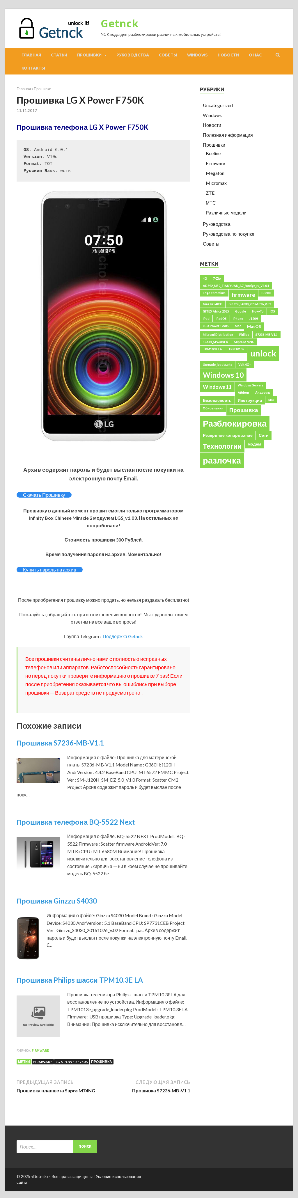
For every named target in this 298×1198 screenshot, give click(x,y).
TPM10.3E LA (212, 349)
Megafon (215, 173)
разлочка (222, 460)
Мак (271, 400)
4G (205, 278)
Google (240, 311)
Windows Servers (250, 385)
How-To (258, 311)
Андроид (262, 392)
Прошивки (89, 55)
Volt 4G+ (244, 364)
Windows (197, 55)
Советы (168, 55)
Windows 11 (217, 387)
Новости (228, 55)
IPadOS (221, 318)
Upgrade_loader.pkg (217, 364)
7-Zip (217, 278)
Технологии (222, 446)
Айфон (243, 392)
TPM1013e (236, 349)
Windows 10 (223, 375)
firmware (42, 1061)
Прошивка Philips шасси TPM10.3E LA (80, 980)
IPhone (238, 318)
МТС (211, 202)
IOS (272, 311)
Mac (238, 326)
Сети (264, 435)
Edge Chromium (214, 293)
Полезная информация (228, 135)
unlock (263, 353)
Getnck (120, 23)
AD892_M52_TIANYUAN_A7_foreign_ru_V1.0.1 (236, 285)
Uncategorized (218, 105)
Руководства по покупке (228, 234)
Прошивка (101, 1061)
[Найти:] (57, 1146)
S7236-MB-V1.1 (267, 334)
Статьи (59, 55)
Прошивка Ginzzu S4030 (57, 901)
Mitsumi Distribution (218, 334)
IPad (206, 318)
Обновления (213, 408)
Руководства (132, 55)
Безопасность (217, 400)
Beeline (213, 153)
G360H (266, 293)
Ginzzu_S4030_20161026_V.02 (249, 304)
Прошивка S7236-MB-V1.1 (60, 743)
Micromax (216, 183)
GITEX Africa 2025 (216, 311)
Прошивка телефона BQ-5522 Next (76, 822)
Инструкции (250, 400)
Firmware (40, 1050)
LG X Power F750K (72, 1061)
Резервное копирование (228, 435)
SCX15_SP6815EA (215, 342)
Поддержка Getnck (123, 636)
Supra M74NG (244, 342)
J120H (253, 318)
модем (254, 443)
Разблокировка (235, 423)
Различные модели (226, 212)
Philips (244, 334)
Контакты (33, 68)
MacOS (254, 326)
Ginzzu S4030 (212, 304)
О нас (255, 55)
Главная (31, 55)
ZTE (210, 193)
